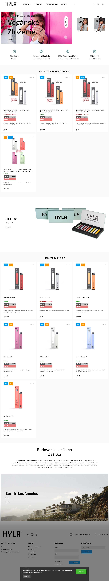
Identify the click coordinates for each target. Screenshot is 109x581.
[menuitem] (27, 4)
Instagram (66, 22)
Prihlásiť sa (75, 563)
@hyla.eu (66, 25)
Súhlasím (81, 572)
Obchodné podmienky (7, 549)
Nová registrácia (58, 561)
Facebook (66, 19)
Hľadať (87, 552)
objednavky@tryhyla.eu (82, 534)
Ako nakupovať (5, 547)
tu (41, 573)
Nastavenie (26, 576)
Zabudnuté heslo (58, 564)
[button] (5, 28)
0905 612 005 (103, 534)
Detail (5, 129)
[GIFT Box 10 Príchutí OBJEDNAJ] (54, 246)
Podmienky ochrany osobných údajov (10, 552)
